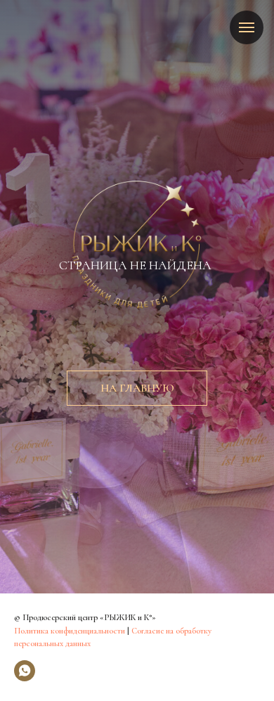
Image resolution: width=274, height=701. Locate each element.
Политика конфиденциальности (69, 631)
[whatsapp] (24, 670)
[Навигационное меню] (246, 27)
